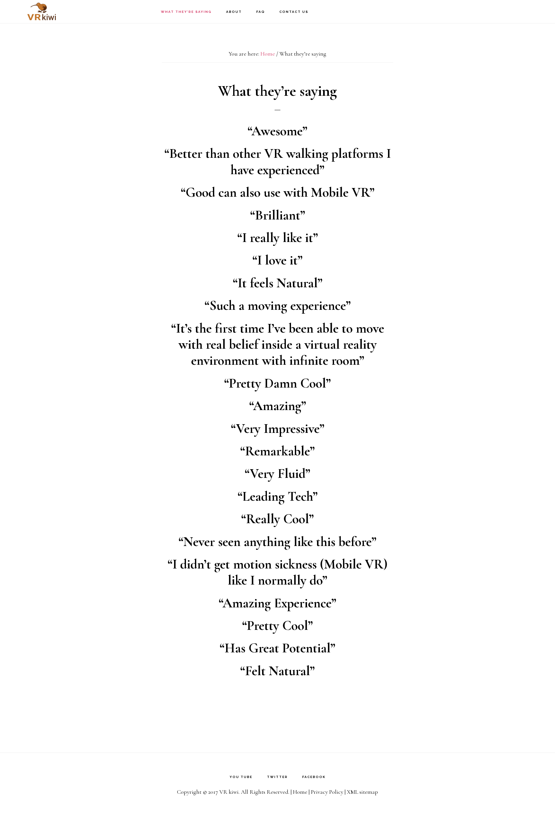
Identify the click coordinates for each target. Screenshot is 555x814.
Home (300, 791)
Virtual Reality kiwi (42, 11)
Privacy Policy (327, 791)
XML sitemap (362, 791)
